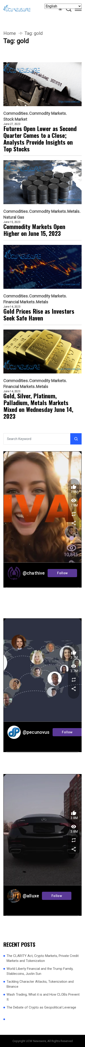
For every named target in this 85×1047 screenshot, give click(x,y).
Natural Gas (13, 217)
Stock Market (15, 119)
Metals (73, 211)
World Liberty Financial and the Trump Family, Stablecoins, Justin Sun (40, 971)
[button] (78, 9)
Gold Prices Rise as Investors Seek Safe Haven (38, 314)
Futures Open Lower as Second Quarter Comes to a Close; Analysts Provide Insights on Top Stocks (40, 138)
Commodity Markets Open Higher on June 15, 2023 (34, 230)
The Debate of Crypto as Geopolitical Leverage (41, 1007)
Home (9, 33)
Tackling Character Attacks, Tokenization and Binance (40, 984)
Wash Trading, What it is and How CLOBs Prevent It (43, 997)
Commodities (15, 113)
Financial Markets (19, 302)
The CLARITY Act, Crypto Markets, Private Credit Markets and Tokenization (43, 958)
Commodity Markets (47, 113)
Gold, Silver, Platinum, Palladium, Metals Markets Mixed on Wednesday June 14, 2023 (38, 406)
